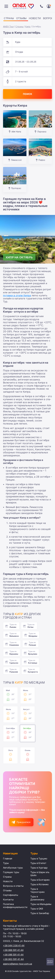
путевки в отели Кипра (17, 295)
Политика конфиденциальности (15, 906)
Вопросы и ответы (13, 885)
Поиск (27, 93)
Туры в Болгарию (40, 879)
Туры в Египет (38, 863)
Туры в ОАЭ (36, 908)
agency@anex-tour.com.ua (17, 963)
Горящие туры (11, 872)
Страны (9, 18)
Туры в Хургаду (39, 867)
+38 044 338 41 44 (13, 945)
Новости (35, 18)
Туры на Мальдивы (40, 904)
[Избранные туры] (49, 6)
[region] (27, 18)
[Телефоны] (41, 6)
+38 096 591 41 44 (13, 954)
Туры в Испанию (39, 884)
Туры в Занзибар (39, 913)
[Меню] (6, 6)
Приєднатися (23, 822)
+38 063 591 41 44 (13, 959)
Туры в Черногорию (37, 890)
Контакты (8, 899)
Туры (6, 863)
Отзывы (21, 18)
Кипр (27, 26)
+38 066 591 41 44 (13, 950)
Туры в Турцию (38, 858)
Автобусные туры (13, 867)
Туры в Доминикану (37, 898)
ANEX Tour (8, 26)
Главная (7, 858)
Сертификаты (10, 895)
